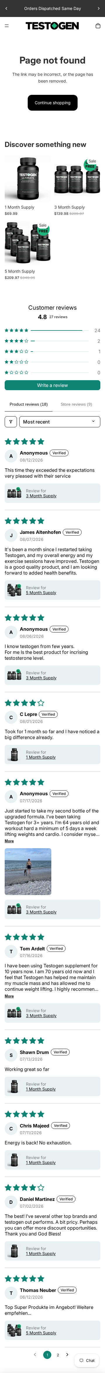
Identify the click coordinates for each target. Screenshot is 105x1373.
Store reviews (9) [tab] (76, 404)
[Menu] (6, 25)
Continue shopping (53, 102)
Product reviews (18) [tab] (29, 404)
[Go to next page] (69, 1355)
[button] (52, 330)
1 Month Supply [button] (41, 757)
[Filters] (11, 421)
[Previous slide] (6, 8)
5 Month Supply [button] (41, 592)
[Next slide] (98, 8)
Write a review (52, 385)
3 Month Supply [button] (41, 495)
